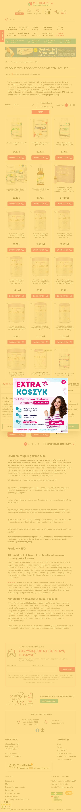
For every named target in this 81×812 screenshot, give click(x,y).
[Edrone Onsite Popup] (40, 406)
